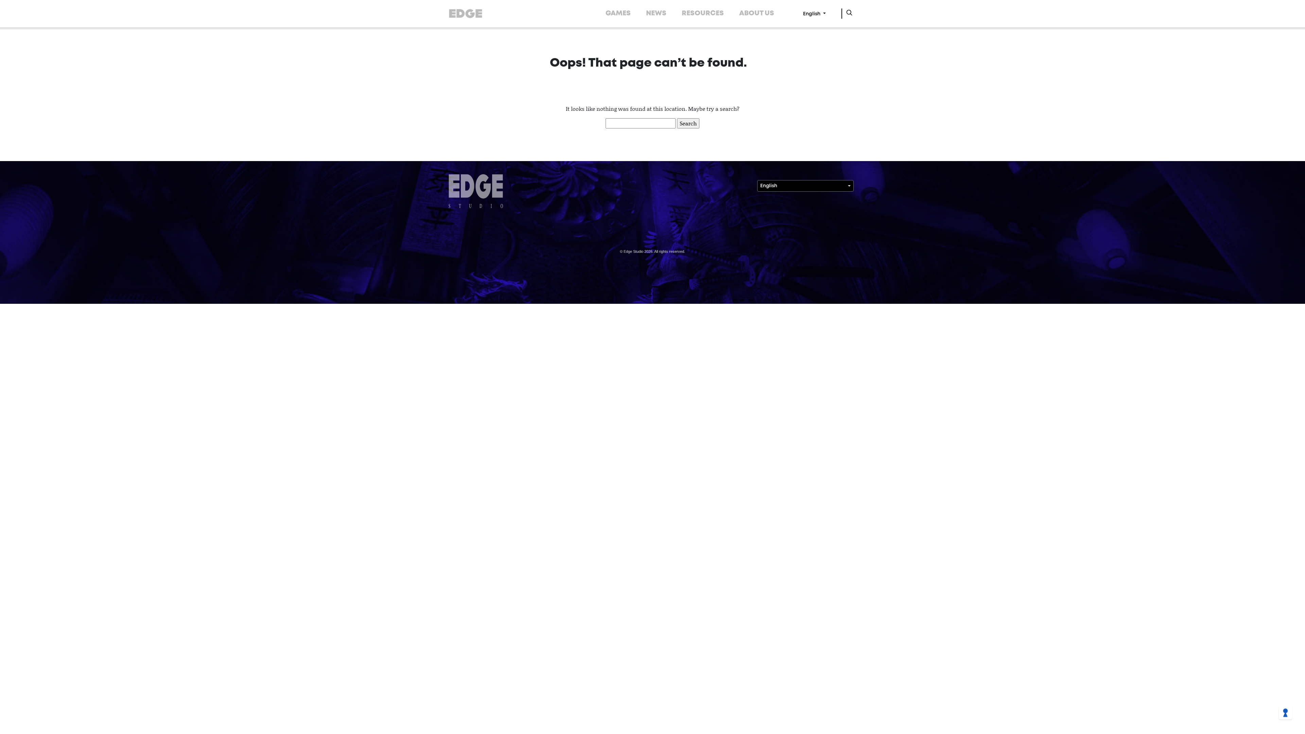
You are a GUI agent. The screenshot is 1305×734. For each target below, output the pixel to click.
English (812, 14)
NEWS (656, 13)
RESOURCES (703, 13)
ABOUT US (756, 13)
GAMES (618, 13)
